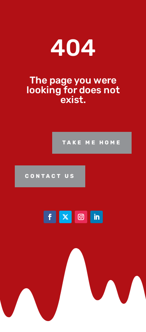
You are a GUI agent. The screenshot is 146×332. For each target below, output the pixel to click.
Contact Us (50, 176)
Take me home (91, 142)
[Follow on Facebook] (50, 217)
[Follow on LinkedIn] (96, 217)
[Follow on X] (65, 217)
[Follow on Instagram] (81, 217)
